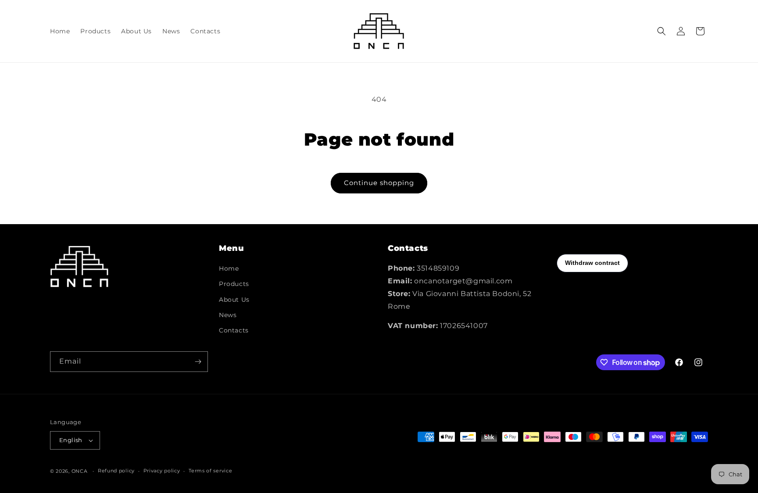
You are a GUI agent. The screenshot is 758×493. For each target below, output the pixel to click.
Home (229, 268)
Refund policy (116, 471)
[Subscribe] (197, 361)
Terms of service (210, 471)
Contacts (234, 330)
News (227, 315)
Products (234, 284)
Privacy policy (161, 471)
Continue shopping (379, 183)
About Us (234, 300)
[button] (661, 31)
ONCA (80, 471)
